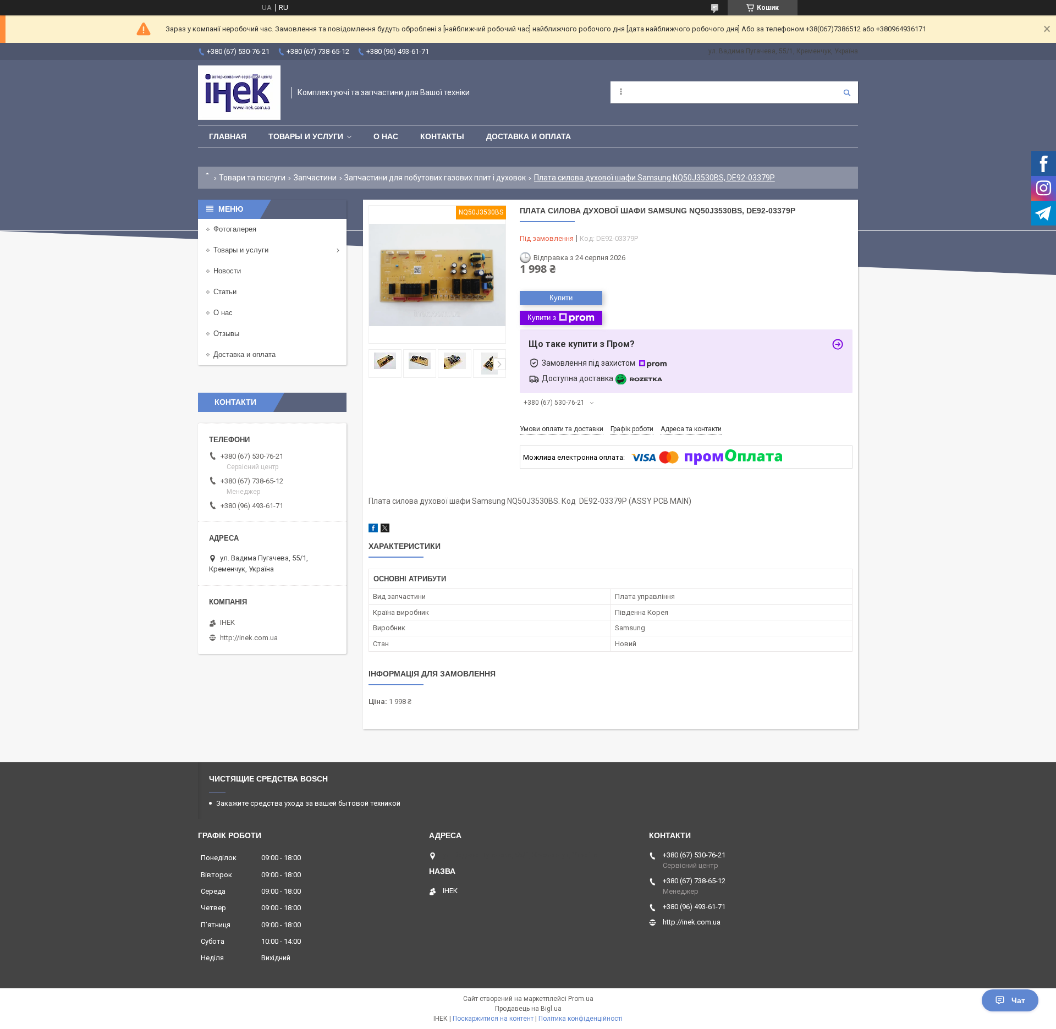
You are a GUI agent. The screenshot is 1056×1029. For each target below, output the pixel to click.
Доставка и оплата (528, 136)
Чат (1018, 1000)
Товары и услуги (305, 136)
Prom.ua (580, 999)
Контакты (442, 136)
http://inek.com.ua (249, 638)
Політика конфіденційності (580, 1018)
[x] (385, 530)
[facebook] (373, 530)
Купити (561, 298)
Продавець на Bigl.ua (528, 1009)
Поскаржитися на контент (493, 1018)
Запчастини (315, 177)
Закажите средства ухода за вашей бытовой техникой (308, 803)
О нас (385, 136)
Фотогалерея (234, 229)
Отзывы (226, 333)
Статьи (225, 292)
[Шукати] (847, 92)
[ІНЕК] (239, 92)
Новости (227, 271)
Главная (227, 136)
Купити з (541, 317)
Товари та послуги (252, 177)
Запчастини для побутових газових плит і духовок (435, 177)
